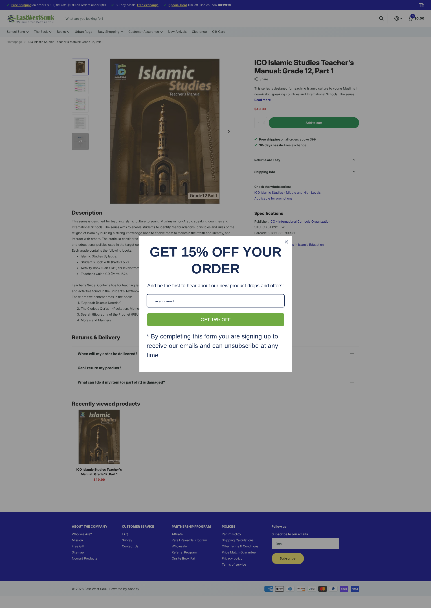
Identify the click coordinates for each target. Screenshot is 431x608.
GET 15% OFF (216, 319)
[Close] (286, 242)
